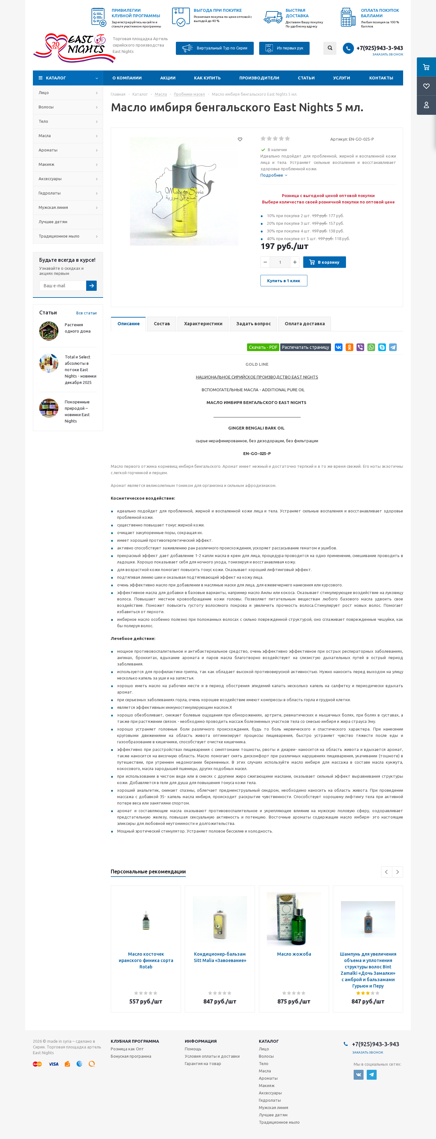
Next (397, 872)
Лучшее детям (53, 221)
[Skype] (381, 348)
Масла (45, 135)
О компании (127, 78)
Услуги (341, 78)
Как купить (207, 78)
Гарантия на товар (203, 1063)
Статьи (306, 78)
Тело (43, 121)
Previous (386, 872)
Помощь (193, 1049)
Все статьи (86, 313)
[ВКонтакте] (337, 348)
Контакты (381, 78)
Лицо (44, 92)
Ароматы (48, 150)
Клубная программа (135, 1041)
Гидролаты (50, 193)
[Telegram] (392, 348)
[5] (288, 138)
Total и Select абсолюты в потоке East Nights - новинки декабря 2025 (80, 370)
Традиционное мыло (59, 236)
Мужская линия (53, 207)
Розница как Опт (127, 1049)
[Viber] (359, 348)
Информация (201, 1041)
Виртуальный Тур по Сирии (221, 48)
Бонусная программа (131, 1056)
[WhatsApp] (370, 348)
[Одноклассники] (348, 348)
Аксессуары (50, 178)
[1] (263, 138)
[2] (270, 138)
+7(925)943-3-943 (380, 48)
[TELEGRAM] (372, 1075)
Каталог (56, 78)
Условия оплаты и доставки (212, 1056)
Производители (259, 78)
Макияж (46, 164)
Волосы (46, 107)
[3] (276, 138)
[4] (282, 138)
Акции (168, 78)
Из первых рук (289, 48)
